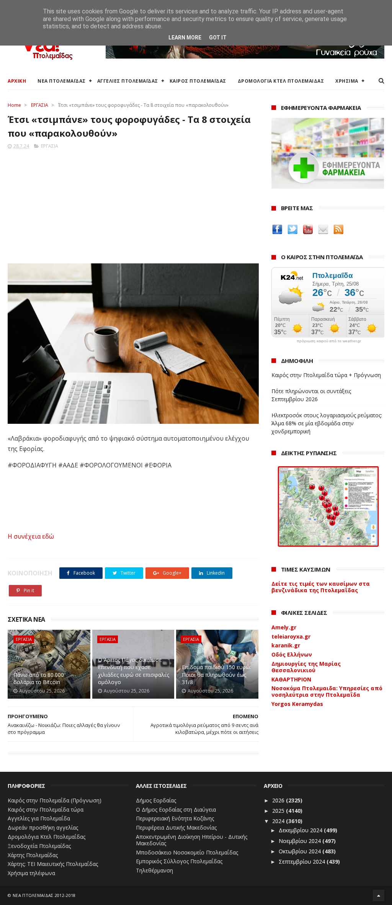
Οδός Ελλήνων (291, 654)
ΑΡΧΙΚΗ (17, 81)
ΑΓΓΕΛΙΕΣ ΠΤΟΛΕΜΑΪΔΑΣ (127, 81)
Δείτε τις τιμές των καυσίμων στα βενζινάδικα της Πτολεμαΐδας (320, 587)
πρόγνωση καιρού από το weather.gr (329, 341)
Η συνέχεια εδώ (31, 536)
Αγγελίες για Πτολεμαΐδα (39, 818)
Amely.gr (283, 627)
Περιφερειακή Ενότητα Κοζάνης (175, 818)
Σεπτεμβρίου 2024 (303, 861)
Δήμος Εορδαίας (156, 800)
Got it (218, 37)
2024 (279, 821)
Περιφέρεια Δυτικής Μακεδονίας (176, 827)
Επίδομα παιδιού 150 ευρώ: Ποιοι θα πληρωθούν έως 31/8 (216, 674)
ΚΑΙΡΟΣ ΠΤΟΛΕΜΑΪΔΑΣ (198, 81)
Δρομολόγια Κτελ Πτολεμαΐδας (46, 836)
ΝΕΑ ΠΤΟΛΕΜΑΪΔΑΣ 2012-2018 (44, 895)
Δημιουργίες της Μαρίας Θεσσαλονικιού (306, 667)
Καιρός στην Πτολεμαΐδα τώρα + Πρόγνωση (326, 375)
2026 (279, 800)
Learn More (184, 37)
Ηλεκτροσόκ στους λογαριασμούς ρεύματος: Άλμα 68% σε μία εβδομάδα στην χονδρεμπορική (326, 423)
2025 (279, 810)
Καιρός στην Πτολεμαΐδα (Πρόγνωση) (54, 800)
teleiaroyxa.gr (290, 636)
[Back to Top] (378, 895)
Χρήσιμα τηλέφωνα (31, 873)
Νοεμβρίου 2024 (300, 841)
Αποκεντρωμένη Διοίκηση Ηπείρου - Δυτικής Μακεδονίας (191, 840)
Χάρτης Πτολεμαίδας (33, 855)
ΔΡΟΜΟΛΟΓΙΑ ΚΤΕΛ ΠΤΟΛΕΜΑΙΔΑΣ (281, 81)
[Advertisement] (133, 204)
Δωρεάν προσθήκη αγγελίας (43, 827)
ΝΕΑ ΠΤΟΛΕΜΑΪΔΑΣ (62, 81)
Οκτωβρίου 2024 (300, 851)
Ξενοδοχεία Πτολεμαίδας (39, 845)
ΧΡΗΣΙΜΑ (346, 81)
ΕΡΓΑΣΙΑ (39, 105)
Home (14, 105)
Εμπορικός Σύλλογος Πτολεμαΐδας (179, 861)
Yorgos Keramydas (297, 703)
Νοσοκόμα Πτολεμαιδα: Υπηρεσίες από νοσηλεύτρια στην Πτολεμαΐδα (326, 691)
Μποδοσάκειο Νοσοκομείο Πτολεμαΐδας (187, 852)
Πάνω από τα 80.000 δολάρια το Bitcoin (38, 678)
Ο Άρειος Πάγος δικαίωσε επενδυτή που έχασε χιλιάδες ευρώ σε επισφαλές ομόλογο (133, 671)
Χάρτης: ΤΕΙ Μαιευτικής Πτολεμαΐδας (53, 863)
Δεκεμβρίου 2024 (301, 830)
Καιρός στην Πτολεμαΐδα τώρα (45, 809)
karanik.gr (285, 645)
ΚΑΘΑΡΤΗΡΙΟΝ (291, 679)
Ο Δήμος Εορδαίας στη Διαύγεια (176, 809)
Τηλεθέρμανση (154, 870)
